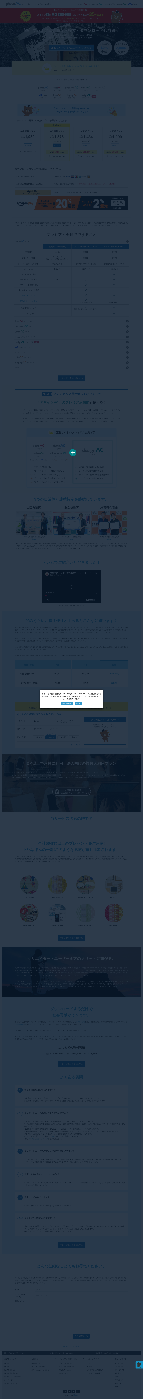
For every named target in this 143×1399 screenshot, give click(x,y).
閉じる (78, 703)
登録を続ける (66, 703)
